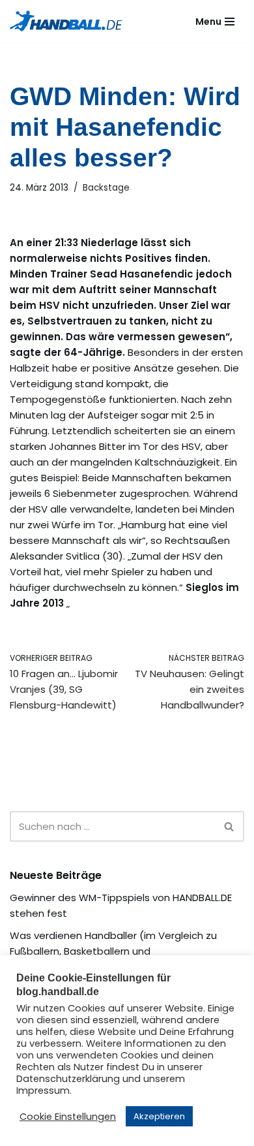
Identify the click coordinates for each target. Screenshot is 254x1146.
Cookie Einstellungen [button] (68, 1116)
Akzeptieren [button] (159, 1116)
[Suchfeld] (229, 826)
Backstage (106, 188)
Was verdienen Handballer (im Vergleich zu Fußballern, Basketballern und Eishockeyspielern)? (113, 951)
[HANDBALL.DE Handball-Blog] (67, 21)
